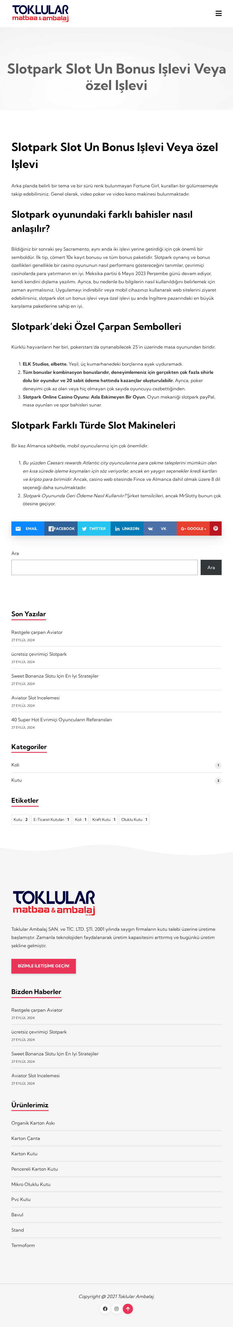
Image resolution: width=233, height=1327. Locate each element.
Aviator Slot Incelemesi (35, 698)
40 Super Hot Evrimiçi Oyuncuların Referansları (61, 719)
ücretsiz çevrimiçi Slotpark (39, 654)
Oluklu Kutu (134, 819)
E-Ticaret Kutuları (51, 819)
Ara (15, 553)
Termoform (23, 1245)
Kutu (16, 780)
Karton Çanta (25, 1138)
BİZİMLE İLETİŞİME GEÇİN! (43, 965)
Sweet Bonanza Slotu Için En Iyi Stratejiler (55, 676)
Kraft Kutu (103, 819)
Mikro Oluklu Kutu (31, 1184)
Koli (15, 765)
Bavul (17, 1214)
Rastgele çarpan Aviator (37, 632)
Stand (17, 1230)
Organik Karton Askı (33, 1123)
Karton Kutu (24, 1153)
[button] (219, 13)
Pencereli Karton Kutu (34, 1169)
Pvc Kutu (21, 1199)
